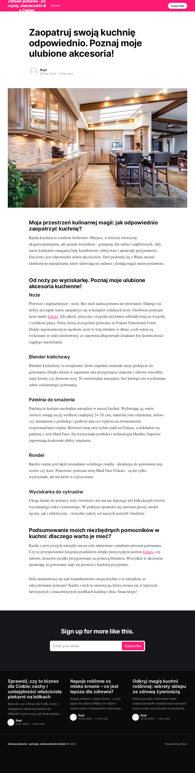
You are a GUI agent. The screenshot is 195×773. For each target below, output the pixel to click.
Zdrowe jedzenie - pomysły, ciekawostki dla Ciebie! (37, 743)
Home (55, 5)
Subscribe (177, 6)
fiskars (53, 316)
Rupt (43, 70)
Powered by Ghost (176, 743)
